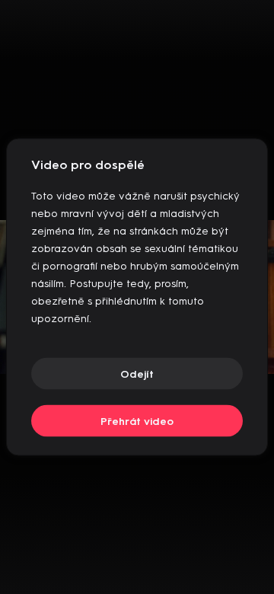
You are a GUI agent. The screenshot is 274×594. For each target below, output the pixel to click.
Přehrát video (137, 420)
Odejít (137, 373)
